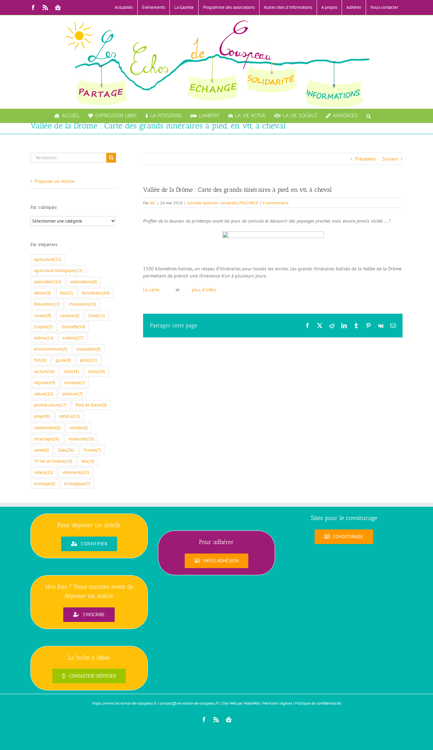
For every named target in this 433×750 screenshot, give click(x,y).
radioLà (69, 416)
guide (63, 360)
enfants (73, 337)
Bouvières (47, 304)
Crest (96, 315)
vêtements (75, 472)
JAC (153, 202)
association (48, 281)
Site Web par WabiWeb (240, 703)
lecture (44, 371)
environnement (51, 349)
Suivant (390, 159)
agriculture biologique (58, 270)
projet (42, 416)
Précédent (365, 159)
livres (96, 371)
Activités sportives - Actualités (212, 202)
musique (74, 382)
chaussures (82, 304)
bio (66, 292)
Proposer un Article (54, 181)
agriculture (48, 259)
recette (79, 427)
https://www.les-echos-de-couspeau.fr (124, 703)
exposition (88, 349)
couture (69, 315)
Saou (66, 450)
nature (43, 393)
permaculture (50, 405)
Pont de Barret (91, 405)
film (40, 360)
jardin (88, 360)
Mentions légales (277, 703)
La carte (152, 290)
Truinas (92, 450)
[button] (368, 116)
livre (71, 371)
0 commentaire (276, 202)
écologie (44, 483)
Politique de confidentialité (318, 703)
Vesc (87, 461)
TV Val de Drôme (53, 461)
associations (83, 281)
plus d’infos (202, 290)
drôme (44, 337)
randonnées (47, 427)
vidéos (43, 472)
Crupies (43, 326)
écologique (77, 483)
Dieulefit (73, 326)
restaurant (81, 438)
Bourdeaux (96, 292)
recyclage (47, 438)
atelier (42, 292)
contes (42, 315)
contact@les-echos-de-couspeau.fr (189, 703)
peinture (72, 393)
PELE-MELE (248, 202)
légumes (44, 382)
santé (41, 450)
